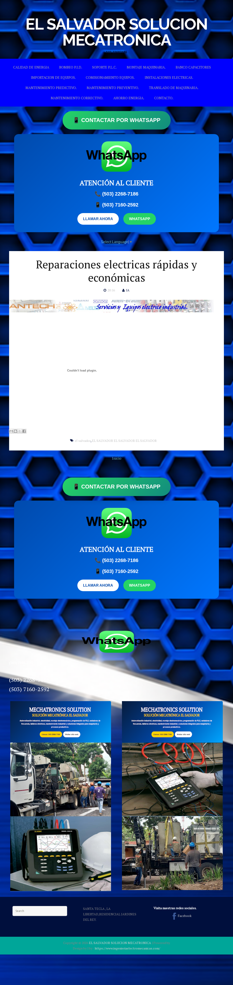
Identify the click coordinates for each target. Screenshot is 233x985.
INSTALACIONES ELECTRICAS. (169, 77)
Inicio (116, 458)
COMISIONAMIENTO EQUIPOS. (110, 77)
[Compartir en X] (20, 431)
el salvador (83, 440)
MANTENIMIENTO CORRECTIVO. (77, 98)
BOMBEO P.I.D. (70, 67)
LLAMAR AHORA (98, 219)
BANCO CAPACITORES (193, 67)
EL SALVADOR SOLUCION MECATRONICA (116, 32)
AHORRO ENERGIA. (128, 98)
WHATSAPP (139, 219)
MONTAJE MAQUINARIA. (146, 67)
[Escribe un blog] (15, 431)
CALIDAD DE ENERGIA (31, 67)
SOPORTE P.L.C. (104, 67)
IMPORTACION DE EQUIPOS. (53, 77)
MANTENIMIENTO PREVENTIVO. (113, 87)
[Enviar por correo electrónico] (11, 431)
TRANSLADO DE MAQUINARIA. (173, 87)
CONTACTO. (163, 98)
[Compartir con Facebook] (24, 431)
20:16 (111, 290)
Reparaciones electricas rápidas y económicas (116, 271)
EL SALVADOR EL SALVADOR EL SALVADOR (124, 440)
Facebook (185, 916)
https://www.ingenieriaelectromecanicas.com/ (127, 948)
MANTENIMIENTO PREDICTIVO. (51, 87)
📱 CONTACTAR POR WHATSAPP (116, 120)
